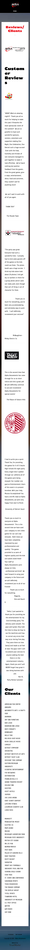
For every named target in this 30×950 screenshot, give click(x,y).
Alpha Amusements (15, 4)
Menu (15, 11)
